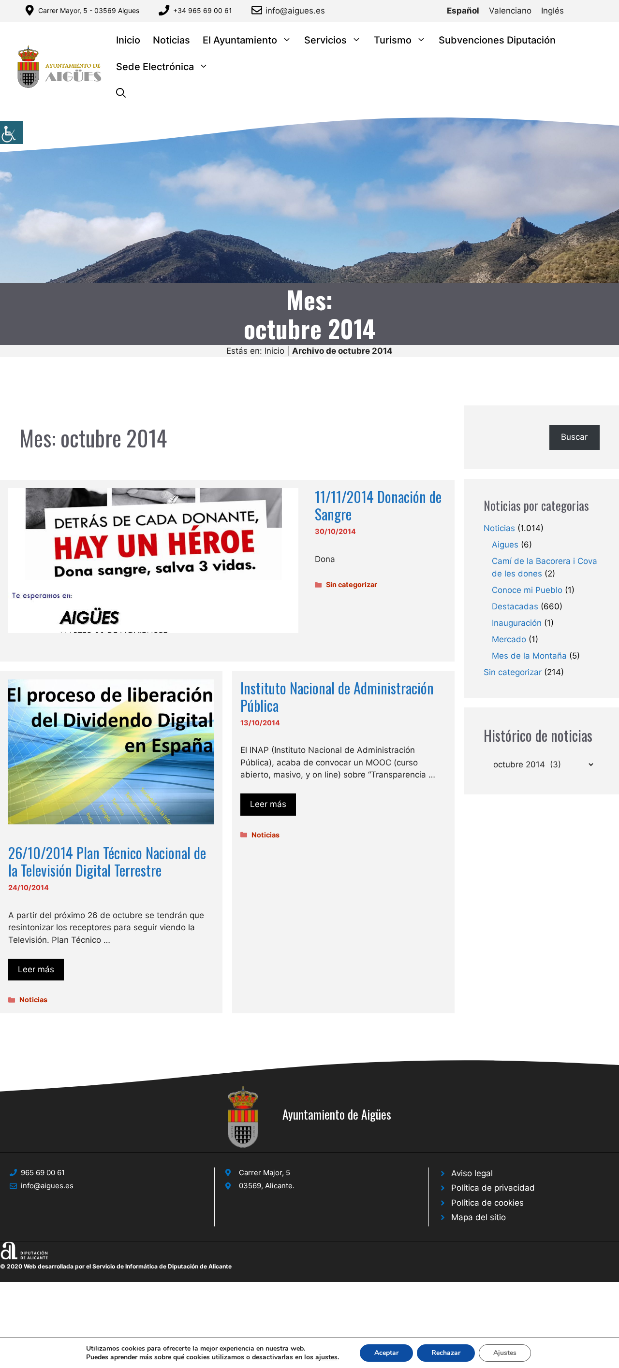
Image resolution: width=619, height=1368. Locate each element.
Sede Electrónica (155, 66)
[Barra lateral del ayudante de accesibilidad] (11, 132)
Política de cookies (487, 1203)
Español (463, 10)
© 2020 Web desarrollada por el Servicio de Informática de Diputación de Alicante (116, 1266)
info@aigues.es (295, 10)
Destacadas (515, 606)
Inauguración (517, 623)
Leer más (36, 969)
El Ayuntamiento (240, 40)
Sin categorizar (351, 584)
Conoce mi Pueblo (527, 590)
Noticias (171, 40)
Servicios (325, 40)
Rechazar (445, 1352)
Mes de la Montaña (529, 656)
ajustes (326, 1357)
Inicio (128, 40)
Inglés (552, 10)
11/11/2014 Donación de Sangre (378, 505)
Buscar (574, 437)
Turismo (393, 40)
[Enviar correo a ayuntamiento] (258, 10)
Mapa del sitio (478, 1217)
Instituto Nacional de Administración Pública (337, 696)
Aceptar (386, 1352)
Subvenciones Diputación (497, 40)
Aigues (505, 544)
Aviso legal (472, 1173)
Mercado (509, 639)
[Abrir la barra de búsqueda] (121, 93)
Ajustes (504, 1352)
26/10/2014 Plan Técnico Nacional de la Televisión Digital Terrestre (107, 861)
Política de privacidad (493, 1188)
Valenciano (510, 10)
